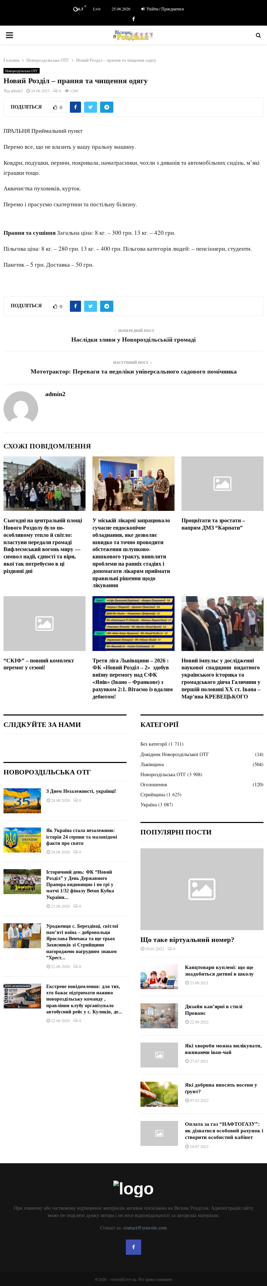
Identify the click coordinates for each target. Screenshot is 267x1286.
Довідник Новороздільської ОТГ (174, 754)
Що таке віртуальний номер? (187, 939)
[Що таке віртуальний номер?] (202, 889)
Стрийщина (152, 794)
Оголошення (153, 784)
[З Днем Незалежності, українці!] (22, 800)
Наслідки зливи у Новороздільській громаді (133, 339)
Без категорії (153, 743)
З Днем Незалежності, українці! (81, 791)
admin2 (17, 90)
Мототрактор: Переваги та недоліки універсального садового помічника (134, 371)
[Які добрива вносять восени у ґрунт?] (159, 1094)
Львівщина (152, 764)
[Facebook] (133, 1247)
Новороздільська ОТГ (21, 70)
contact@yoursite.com (145, 1227)
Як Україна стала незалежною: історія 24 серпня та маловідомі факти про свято (81, 837)
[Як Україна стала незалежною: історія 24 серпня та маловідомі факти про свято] (22, 840)
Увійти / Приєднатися (164, 8)
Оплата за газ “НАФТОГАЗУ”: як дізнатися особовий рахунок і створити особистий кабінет (224, 1130)
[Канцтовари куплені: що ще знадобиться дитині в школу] (159, 976)
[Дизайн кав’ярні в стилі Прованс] (159, 1015)
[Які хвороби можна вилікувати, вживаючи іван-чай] (159, 1055)
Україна (148, 804)
